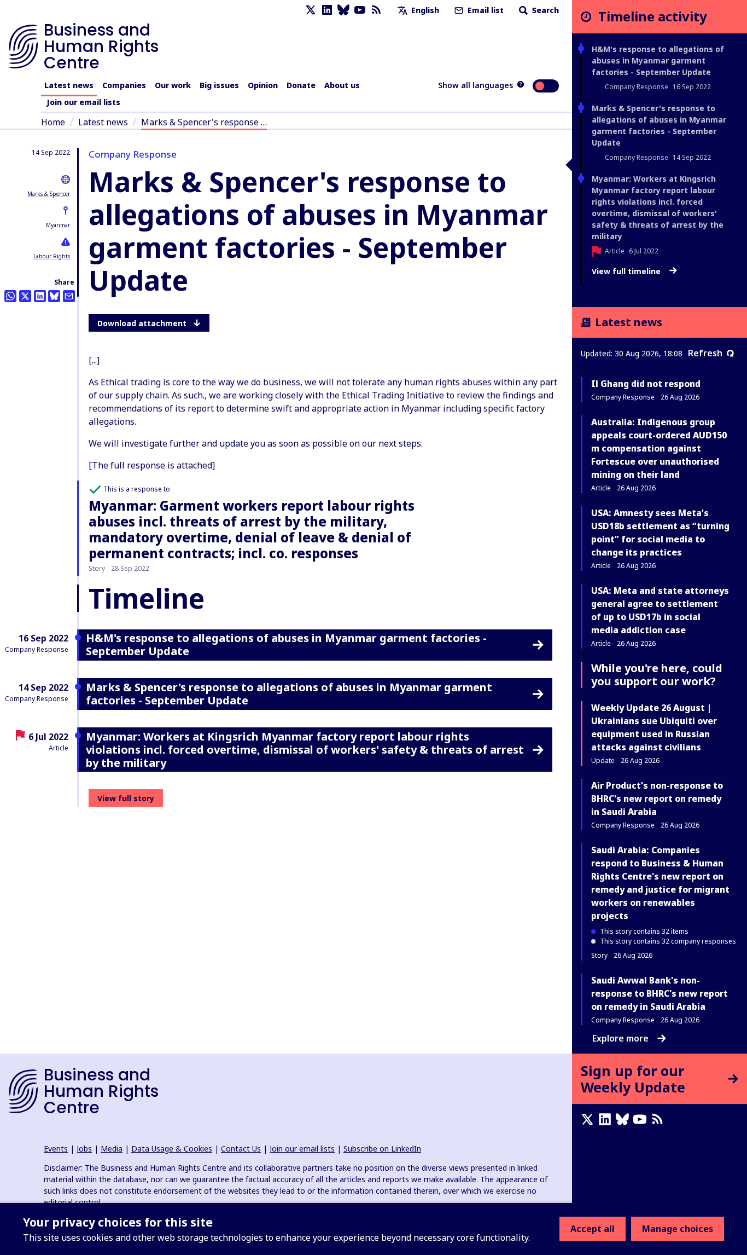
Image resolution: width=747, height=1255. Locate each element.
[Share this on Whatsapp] (10, 296)
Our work (173, 85)
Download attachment (141, 323)
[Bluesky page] (343, 10)
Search (544, 10)
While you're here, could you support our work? (656, 675)
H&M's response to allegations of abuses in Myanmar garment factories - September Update (658, 60)
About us (342, 85)
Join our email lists (83, 102)
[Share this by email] (69, 296)
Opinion (263, 85)
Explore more (620, 1038)
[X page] (310, 10)
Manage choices (677, 1229)
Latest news (69, 85)
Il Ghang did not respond (646, 384)
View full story (125, 798)
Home (53, 122)
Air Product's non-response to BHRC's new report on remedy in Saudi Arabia (657, 798)
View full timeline (627, 271)
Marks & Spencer (48, 194)
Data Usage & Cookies (171, 1148)
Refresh (705, 353)
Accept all (592, 1229)
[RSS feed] (376, 10)
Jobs (84, 1148)
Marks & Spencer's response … (204, 122)
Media (111, 1148)
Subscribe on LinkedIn (382, 1148)
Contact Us (241, 1148)
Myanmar (58, 225)
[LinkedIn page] (327, 10)
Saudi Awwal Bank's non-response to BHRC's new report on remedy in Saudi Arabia (659, 993)
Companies (124, 85)
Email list (484, 10)
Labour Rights (51, 256)
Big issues (219, 85)
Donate (301, 85)
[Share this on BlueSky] (54, 296)
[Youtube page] (359, 10)
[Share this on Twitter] (25, 296)
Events (56, 1148)
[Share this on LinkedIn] (40, 296)
